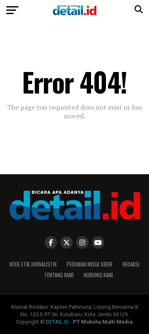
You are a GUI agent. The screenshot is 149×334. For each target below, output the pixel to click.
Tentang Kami (59, 275)
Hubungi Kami (98, 275)
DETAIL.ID (57, 322)
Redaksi (131, 264)
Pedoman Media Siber (90, 264)
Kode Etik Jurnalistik (33, 264)
